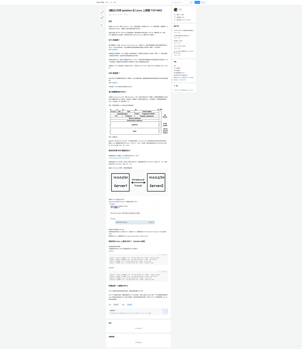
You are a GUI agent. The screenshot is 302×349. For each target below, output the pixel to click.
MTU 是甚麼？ (177, 68)
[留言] (101, 18)
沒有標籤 (129, 304)
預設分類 (116, 304)
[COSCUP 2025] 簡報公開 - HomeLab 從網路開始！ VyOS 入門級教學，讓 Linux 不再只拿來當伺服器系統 (184, 90)
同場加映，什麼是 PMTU (180, 80)
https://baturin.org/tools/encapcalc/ (119, 158)
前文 (175, 65)
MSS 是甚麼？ (177, 70)
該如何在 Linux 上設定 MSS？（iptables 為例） (184, 77)
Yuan (110, 14)
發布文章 (197, 2)
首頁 (107, 2)
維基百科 (114, 49)
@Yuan (117, 313)
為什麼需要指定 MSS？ (179, 72)
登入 (203, 2)
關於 (115, 2)
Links (110, 2)
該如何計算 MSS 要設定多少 (181, 75)
